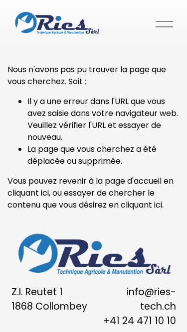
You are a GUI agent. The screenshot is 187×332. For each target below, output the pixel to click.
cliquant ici (28, 193)
